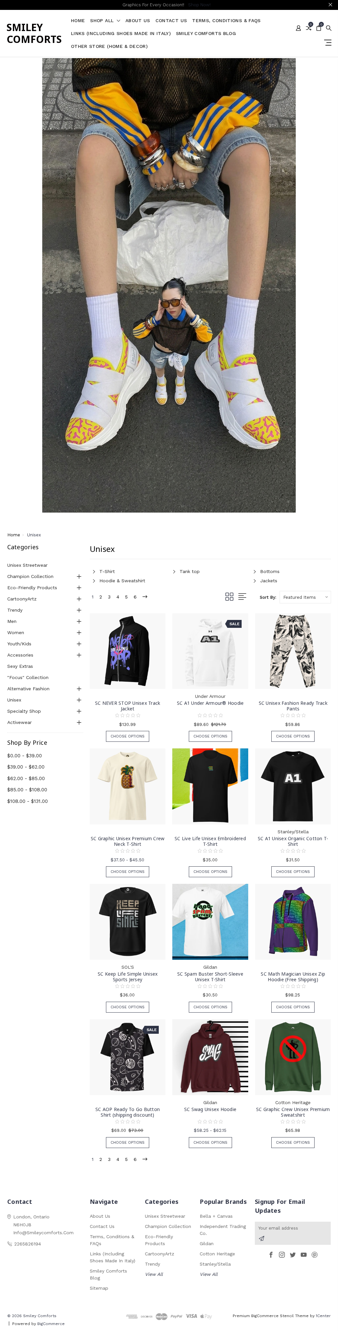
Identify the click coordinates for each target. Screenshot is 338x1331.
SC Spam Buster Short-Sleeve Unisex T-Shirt (210, 977)
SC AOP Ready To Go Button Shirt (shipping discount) (127, 1112)
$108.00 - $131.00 (27, 801)
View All (154, 1274)
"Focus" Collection (28, 677)
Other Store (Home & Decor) (109, 46)
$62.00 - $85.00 (26, 778)
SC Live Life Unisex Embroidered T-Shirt (210, 841)
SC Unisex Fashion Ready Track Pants (293, 706)
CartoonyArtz (22, 598)
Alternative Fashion (28, 688)
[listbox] (305, 597)
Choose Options (128, 736)
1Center (323, 1315)
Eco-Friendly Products (32, 587)
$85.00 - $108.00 (27, 790)
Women (15, 632)
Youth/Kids (19, 643)
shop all (102, 20)
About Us (137, 20)
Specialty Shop (24, 711)
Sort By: (268, 597)
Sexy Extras (20, 666)
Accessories (20, 655)
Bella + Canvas (216, 1216)
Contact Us (171, 20)
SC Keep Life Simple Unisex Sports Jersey (128, 977)
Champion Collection (30, 576)
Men (12, 621)
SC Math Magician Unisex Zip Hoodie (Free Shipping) (293, 977)
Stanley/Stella (215, 1264)
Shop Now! (199, 4)
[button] (169, 285)
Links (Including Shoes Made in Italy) (121, 33)
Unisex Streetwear (27, 565)
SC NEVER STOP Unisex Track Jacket (127, 706)
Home (78, 20)
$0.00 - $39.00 (24, 756)
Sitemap (99, 1288)
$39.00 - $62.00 (26, 767)
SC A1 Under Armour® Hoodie (210, 703)
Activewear (19, 722)
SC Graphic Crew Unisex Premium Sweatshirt (293, 1112)
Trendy (14, 610)
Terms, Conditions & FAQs (226, 20)
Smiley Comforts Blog (206, 33)
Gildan (207, 1243)
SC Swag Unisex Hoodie (210, 1109)
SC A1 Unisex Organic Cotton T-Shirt (293, 841)
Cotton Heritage (217, 1253)
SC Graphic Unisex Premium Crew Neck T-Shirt (128, 841)
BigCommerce (51, 1323)
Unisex (14, 699)
